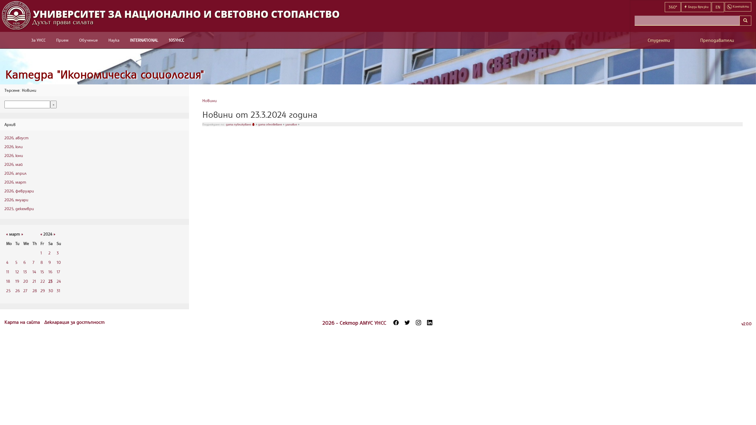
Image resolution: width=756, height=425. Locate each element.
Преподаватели (717, 40)
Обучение (88, 39)
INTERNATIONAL (144, 39)
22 (42, 281)
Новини (209, 100)
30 (50, 290)
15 (42, 271)
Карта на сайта (22, 322)
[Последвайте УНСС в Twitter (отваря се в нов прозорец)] (407, 322)
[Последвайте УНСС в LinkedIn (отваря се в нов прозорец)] (430, 322)
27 (25, 290)
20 (25, 281)
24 (59, 281)
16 (50, 271)
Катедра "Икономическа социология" (104, 74)
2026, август (16, 137)
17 (58, 271)
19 (17, 281)
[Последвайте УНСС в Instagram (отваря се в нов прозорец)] (418, 322)
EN (718, 6)
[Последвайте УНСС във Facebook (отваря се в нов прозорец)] (396, 322)
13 (25, 271)
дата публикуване (239, 124)
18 (8, 281)
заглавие (291, 124)
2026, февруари (19, 190)
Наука (113, 39)
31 (58, 290)
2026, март (15, 181)
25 (8, 290)
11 (7, 271)
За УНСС (38, 39)
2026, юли (13, 146)
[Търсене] (745, 21)
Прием (62, 39)
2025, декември (19, 208)
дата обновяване (270, 124)
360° (673, 6)
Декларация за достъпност (74, 322)
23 (50, 281)
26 (17, 290)
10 (59, 262)
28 (34, 290)
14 (34, 271)
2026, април (15, 173)
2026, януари (16, 199)
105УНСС (176, 39)
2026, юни (13, 155)
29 (42, 290)
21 (34, 281)
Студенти (659, 40)
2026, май (13, 164)
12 (17, 271)
